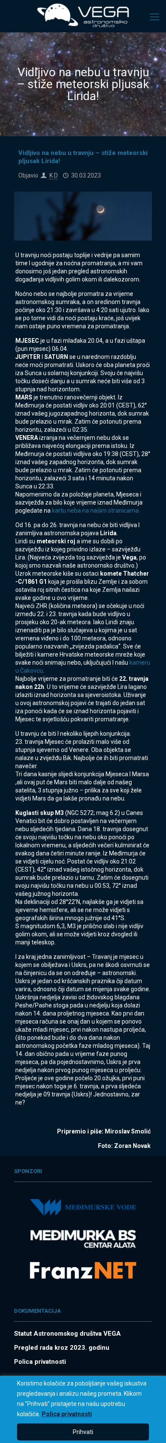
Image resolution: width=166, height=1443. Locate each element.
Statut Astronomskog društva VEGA (67, 1333)
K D (53, 175)
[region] (83, 1409)
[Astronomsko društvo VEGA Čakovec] (83, 15)
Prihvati (83, 1432)
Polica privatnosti (67, 1414)
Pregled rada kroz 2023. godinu (61, 1347)
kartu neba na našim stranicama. (96, 510)
